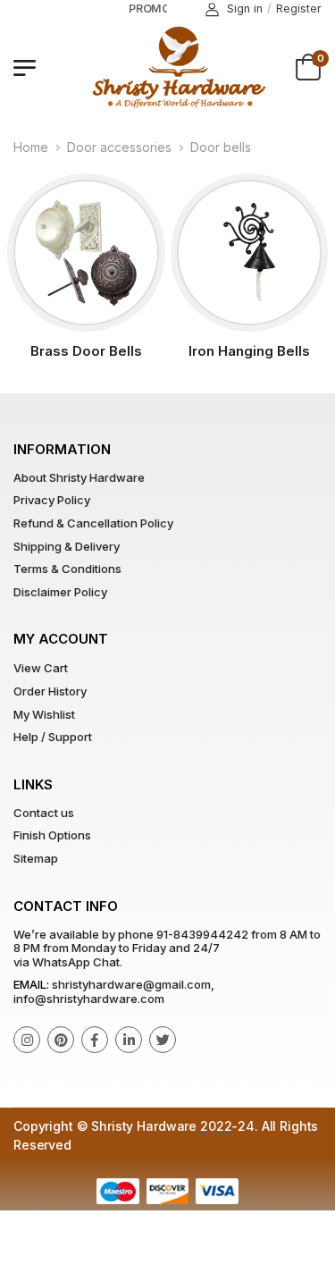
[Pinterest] (60, 1039)
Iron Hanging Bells (249, 350)
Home (30, 147)
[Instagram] (26, 1039)
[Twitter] (162, 1039)
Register (299, 8)
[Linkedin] (128, 1039)
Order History (50, 691)
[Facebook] (94, 1039)
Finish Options (52, 835)
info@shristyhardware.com (88, 998)
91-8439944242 (202, 934)
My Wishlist (44, 714)
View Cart (40, 668)
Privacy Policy (51, 500)
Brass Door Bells (86, 350)
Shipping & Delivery (66, 546)
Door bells (220, 147)
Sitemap (35, 858)
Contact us (43, 812)
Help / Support (52, 736)
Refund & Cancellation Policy (93, 523)
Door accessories (119, 147)
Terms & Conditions (67, 568)
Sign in (245, 8)
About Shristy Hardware (79, 477)
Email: (31, 984)
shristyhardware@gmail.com (131, 984)
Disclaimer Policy (60, 592)
